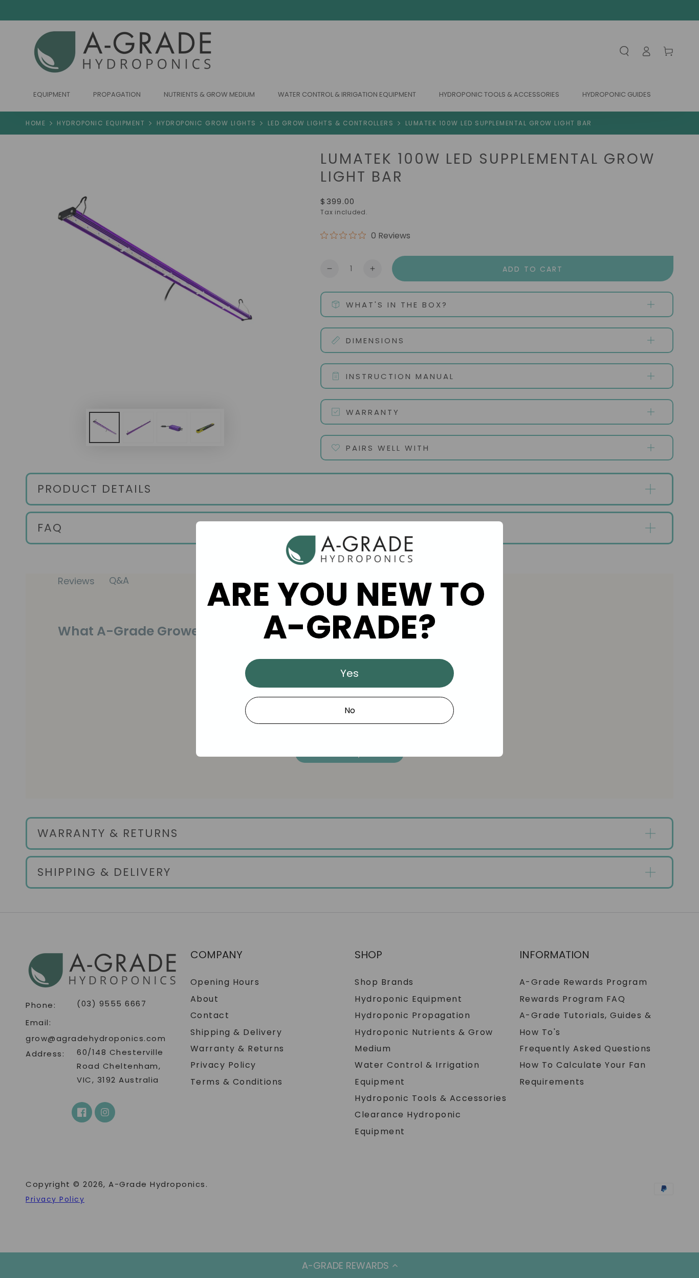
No (349, 710)
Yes (349, 673)
